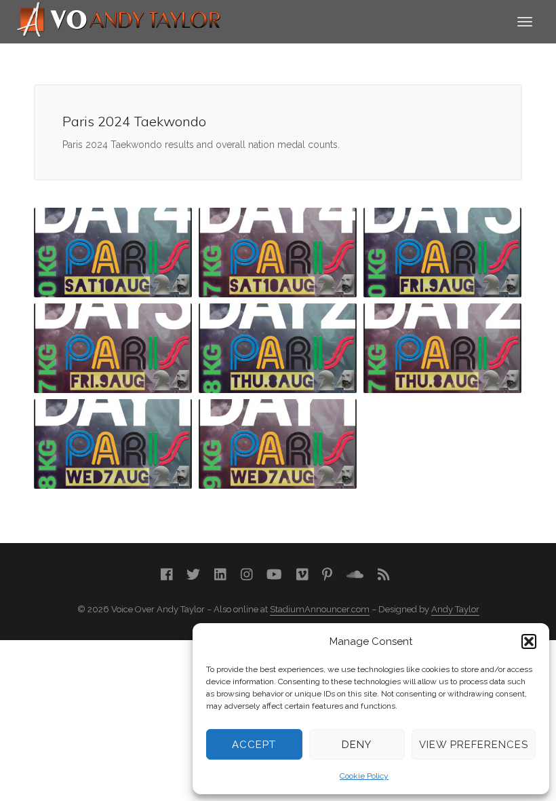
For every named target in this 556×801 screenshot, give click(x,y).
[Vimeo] (302, 574)
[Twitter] (193, 574)
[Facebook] (166, 574)
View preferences (473, 745)
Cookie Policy (364, 776)
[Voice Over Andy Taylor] (119, 20)
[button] (529, 641)
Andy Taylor (455, 609)
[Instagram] (246, 574)
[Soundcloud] (355, 574)
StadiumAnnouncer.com (320, 609)
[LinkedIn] (220, 574)
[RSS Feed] (383, 574)
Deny (357, 745)
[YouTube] (274, 574)
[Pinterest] (327, 574)
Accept (254, 745)
